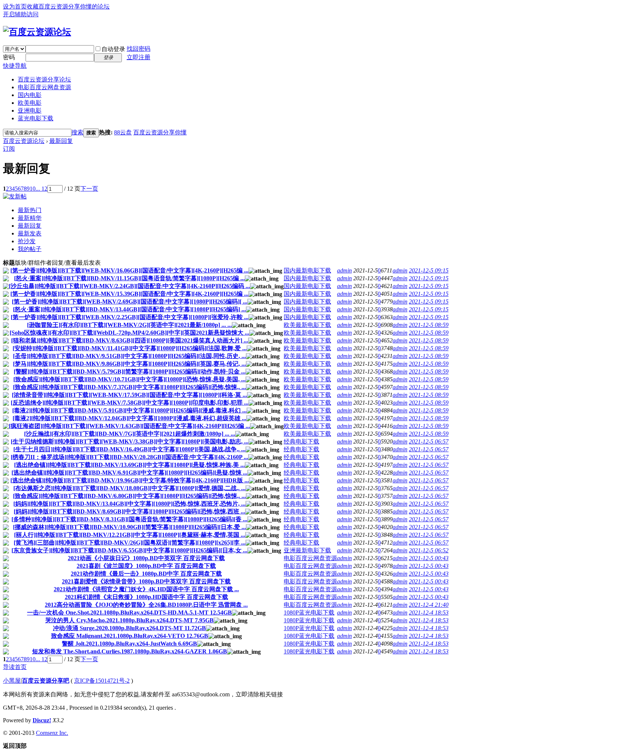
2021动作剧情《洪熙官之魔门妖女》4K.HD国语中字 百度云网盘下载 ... (146, 589)
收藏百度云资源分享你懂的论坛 (68, 6)
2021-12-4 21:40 (429, 605)
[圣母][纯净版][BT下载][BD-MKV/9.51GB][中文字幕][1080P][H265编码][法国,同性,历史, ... (129, 356)
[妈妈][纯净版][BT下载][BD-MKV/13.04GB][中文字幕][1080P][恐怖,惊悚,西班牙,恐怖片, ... (129, 504)
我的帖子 (29, 249)
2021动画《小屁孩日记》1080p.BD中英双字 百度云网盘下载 (146, 558)
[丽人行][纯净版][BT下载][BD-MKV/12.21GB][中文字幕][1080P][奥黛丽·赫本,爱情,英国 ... (129, 535)
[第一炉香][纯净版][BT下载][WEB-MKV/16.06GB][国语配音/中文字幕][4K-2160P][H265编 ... (129, 270)
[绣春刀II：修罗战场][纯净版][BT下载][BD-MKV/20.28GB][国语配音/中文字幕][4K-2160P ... (129, 457)
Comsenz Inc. (52, 733)
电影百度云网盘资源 (44, 87)
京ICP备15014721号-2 (102, 680)
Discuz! (42, 720)
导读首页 (15, 667)
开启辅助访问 (21, 14)
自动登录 (113, 49)
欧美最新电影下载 (307, 325)
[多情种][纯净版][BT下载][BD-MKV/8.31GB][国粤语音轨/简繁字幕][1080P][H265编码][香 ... (129, 519)
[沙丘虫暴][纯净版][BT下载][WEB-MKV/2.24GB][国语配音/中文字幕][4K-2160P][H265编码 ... (129, 286)
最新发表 (29, 233)
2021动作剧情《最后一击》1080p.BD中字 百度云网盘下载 (146, 573)
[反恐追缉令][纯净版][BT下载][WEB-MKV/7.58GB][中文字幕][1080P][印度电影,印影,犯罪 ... (130, 402)
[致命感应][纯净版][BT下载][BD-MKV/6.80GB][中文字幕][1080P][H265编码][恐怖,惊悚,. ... (129, 496)
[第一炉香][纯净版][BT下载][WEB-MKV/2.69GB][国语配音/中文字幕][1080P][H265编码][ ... (129, 301)
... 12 (41, 188)
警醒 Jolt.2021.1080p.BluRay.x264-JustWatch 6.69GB (129, 643)
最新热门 (29, 210)
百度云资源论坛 (23, 141)
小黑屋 (12, 680)
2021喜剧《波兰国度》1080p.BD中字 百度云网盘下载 (146, 566)
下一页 (89, 188)
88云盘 (123, 132)
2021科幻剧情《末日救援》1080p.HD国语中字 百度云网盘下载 (146, 597)
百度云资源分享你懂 (160, 132)
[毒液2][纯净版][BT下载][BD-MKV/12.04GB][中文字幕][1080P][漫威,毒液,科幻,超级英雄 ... (129, 418)
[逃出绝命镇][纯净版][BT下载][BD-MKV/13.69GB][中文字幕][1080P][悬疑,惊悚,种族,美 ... (129, 465)
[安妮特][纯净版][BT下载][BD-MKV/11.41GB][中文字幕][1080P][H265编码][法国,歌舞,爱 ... (130, 348)
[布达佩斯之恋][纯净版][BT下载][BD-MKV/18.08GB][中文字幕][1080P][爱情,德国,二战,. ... (129, 488)
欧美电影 (29, 103)
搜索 (77, 132)
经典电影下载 (301, 441)
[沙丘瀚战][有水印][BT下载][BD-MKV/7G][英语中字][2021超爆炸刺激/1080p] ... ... (129, 434)
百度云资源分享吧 (45, 680)
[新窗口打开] (6, 271)
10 (33, 188)
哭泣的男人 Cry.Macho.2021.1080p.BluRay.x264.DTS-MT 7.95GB (129, 620)
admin (344, 270)
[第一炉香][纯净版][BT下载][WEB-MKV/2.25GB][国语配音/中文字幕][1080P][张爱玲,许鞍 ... (130, 317)
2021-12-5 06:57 (429, 441)
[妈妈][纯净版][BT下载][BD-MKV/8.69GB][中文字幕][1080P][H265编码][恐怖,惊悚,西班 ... (129, 511)
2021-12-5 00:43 (429, 558)
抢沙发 (27, 241)
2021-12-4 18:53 (429, 612)
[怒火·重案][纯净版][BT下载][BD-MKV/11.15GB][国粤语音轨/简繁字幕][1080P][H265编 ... (129, 278)
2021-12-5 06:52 (429, 550)
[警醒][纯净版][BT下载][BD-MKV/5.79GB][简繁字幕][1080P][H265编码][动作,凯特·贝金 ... (130, 371)
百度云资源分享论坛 (44, 79)
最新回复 (61, 141)
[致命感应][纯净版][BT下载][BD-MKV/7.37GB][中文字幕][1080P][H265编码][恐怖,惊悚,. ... (129, 387)
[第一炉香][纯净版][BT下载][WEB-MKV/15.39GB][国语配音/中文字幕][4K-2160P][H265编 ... (129, 294)
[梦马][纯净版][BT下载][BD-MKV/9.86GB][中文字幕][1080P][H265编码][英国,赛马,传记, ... (129, 364)
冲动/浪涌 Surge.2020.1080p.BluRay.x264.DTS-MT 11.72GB (129, 628)
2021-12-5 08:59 (429, 325)
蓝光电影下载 (35, 118)
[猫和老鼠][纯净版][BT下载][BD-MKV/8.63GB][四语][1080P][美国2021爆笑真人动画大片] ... (129, 340)
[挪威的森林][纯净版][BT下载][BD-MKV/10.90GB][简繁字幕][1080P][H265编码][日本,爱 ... (129, 527)
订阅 (9, 148)
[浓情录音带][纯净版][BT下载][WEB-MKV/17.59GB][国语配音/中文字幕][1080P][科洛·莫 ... (129, 395)
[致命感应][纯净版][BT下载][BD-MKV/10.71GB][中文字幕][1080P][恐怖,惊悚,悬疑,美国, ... (129, 379)
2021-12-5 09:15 (429, 270)
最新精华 (29, 218)
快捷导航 (15, 66)
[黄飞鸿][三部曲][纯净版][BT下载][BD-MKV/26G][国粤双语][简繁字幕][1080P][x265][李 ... (130, 542)
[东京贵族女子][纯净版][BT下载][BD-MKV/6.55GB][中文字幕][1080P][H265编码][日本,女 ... (129, 550)
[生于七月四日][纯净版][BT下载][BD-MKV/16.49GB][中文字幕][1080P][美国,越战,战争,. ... (129, 449)
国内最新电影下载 (307, 270)
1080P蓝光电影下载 (309, 612)
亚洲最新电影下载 (307, 550)
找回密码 (138, 49)
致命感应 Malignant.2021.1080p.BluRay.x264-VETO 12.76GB (129, 636)
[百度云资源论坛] (37, 32)
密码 (9, 57)
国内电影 (29, 95)
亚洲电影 (29, 110)
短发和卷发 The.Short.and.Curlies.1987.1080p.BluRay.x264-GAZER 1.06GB (129, 651)
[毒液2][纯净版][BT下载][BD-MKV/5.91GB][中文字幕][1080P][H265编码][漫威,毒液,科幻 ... (129, 410)
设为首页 (15, 6)
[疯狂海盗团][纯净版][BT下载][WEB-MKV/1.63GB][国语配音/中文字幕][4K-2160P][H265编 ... (129, 426)
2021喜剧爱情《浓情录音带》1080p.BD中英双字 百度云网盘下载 (146, 581)
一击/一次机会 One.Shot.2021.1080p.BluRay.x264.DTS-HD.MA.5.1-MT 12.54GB (129, 612)
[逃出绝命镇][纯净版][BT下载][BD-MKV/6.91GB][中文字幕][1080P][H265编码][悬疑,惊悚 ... (129, 472)
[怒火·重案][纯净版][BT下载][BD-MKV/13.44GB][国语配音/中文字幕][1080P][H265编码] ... (129, 309)
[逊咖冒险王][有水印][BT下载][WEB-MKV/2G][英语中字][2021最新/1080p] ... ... (129, 325)
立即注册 (138, 57)
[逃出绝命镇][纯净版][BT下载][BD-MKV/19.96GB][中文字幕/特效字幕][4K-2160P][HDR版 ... (129, 480)
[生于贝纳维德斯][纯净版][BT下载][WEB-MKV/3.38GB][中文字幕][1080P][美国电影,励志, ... (130, 441)
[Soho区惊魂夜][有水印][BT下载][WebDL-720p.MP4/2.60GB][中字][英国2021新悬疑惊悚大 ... (129, 332)
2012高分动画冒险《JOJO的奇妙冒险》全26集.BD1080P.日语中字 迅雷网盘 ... (146, 605)
